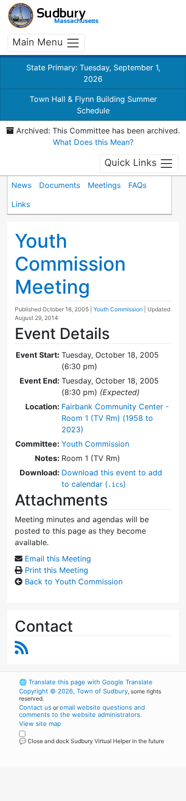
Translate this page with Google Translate (86, 682)
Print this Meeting (56, 570)
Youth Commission (118, 309)
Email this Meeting (58, 558)
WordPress (61, 750)
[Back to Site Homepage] (53, 15)
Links (20, 204)
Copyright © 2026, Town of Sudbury (73, 691)
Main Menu (39, 42)
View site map (40, 723)
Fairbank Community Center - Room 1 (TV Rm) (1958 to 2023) (115, 418)
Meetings (104, 185)
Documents (59, 185)
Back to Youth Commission (74, 581)
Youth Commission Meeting (70, 263)
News (21, 185)
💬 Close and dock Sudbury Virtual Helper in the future (91, 741)
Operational (78, 795)
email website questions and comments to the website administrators (82, 710)
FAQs (137, 185)
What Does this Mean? (93, 142)
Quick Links (131, 163)
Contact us (35, 707)
